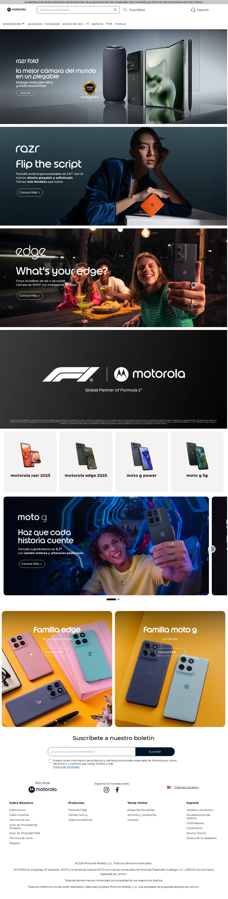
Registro (14, 843)
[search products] (116, 9)
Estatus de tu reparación (201, 838)
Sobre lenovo (17, 810)
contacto (133, 820)
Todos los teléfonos (80, 820)
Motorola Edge (77, 810)
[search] (74, 10)
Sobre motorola (19, 815)
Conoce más (28, 192)
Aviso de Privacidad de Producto (23, 826)
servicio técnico (73, 24)
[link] (57, 652)
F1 (87, 24)
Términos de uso (19, 820)
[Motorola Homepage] (16, 10)
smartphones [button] (12, 24)
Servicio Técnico (196, 833)
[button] (35, 24)
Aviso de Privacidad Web (24, 833)
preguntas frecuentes (141, 810)
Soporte (203, 10)
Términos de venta (21, 838)
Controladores (195, 823)
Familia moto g (77, 815)
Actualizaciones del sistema (198, 816)
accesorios (35, 24)
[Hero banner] (110, 379)
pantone (97, 24)
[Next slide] (212, 549)
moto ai (120, 24)
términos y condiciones (142, 815)
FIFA (109, 24)
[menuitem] (14, 24)
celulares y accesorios (199, 810)
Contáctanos (194, 828)
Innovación (52, 24)
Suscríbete (137, 10)
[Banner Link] (113, 76)
